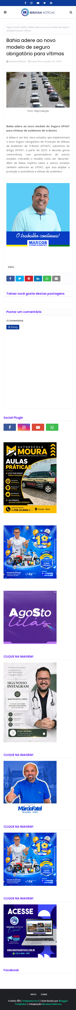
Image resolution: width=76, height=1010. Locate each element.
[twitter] (45, 3)
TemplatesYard (30, 1000)
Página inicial (12, 27)
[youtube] (38, 3)
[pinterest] (50, 3)
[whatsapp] (52, 427)
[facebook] (25, 3)
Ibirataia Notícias (17, 61)
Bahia (24, 27)
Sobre (44, 994)
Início (33, 994)
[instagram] (31, 3)
